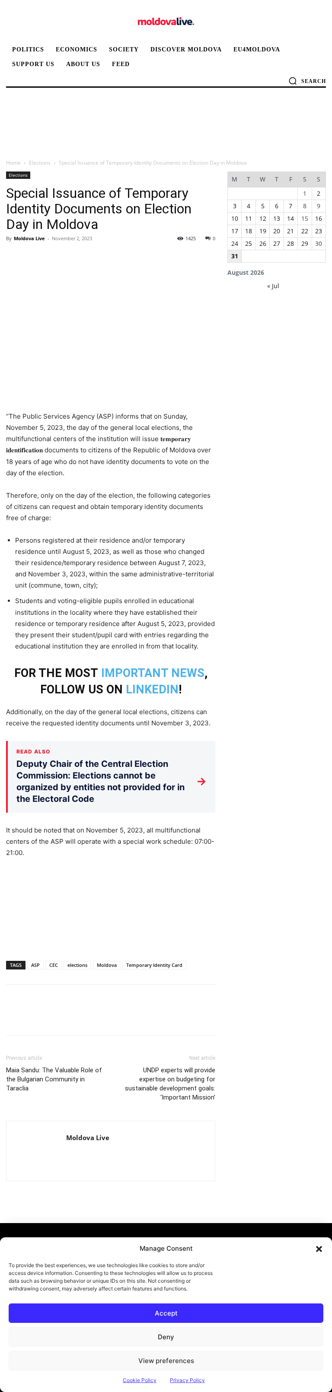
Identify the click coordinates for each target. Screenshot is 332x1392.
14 (290, 218)
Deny (166, 1337)
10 (234, 218)
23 (318, 231)
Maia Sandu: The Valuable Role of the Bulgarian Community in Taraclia (54, 1079)
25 (248, 243)
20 (276, 231)
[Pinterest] (54, 258)
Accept (166, 1313)
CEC (53, 965)
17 (234, 231)
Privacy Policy (187, 1380)
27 (276, 243)
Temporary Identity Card (154, 965)
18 (248, 231)
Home (13, 162)
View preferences (166, 1361)
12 (262, 218)
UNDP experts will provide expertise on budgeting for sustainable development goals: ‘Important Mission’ (170, 1083)
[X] (34, 258)
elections (77, 965)
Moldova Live (29, 238)
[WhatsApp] (74, 258)
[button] (319, 1248)
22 (304, 231)
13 (276, 218)
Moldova (107, 965)
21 (290, 231)
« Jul (273, 286)
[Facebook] (14, 258)
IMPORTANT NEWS (152, 673)
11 (248, 218)
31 (234, 256)
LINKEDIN (152, 689)
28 (290, 243)
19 (262, 231)
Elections (40, 162)
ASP (35, 965)
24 (234, 243)
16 (318, 218)
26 (262, 243)
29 (304, 243)
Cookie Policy (139, 1380)
